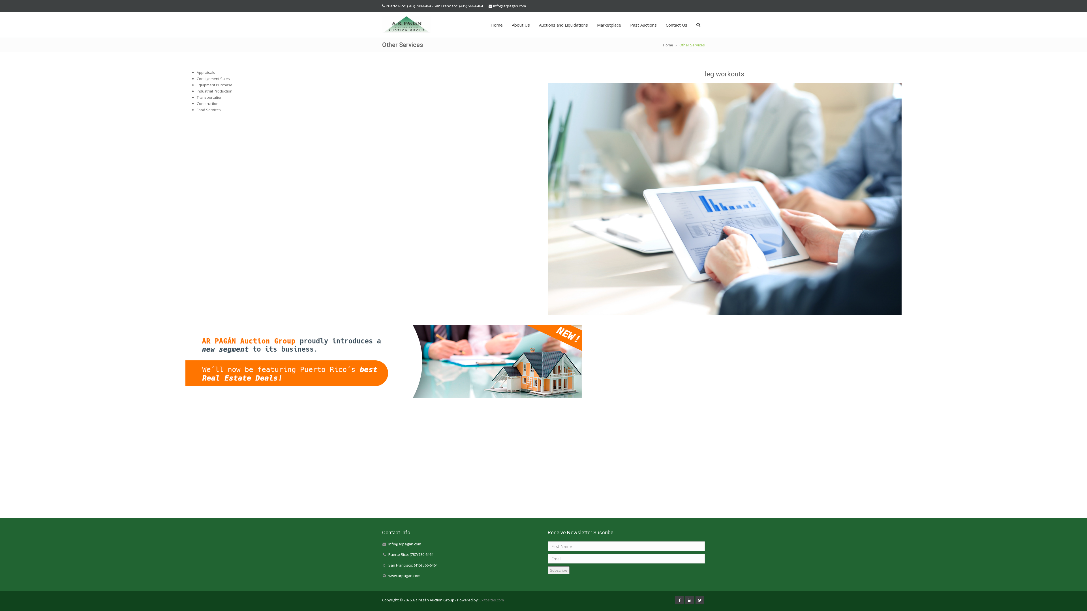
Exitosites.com (491, 600)
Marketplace (609, 25)
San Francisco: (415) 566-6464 (413, 565)
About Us (521, 25)
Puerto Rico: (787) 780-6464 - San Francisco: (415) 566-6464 (434, 5)
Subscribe (558, 570)
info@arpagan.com (509, 5)
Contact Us (676, 25)
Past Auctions (643, 25)
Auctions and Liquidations (563, 25)
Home (497, 25)
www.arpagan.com (404, 575)
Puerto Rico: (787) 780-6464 (410, 554)
